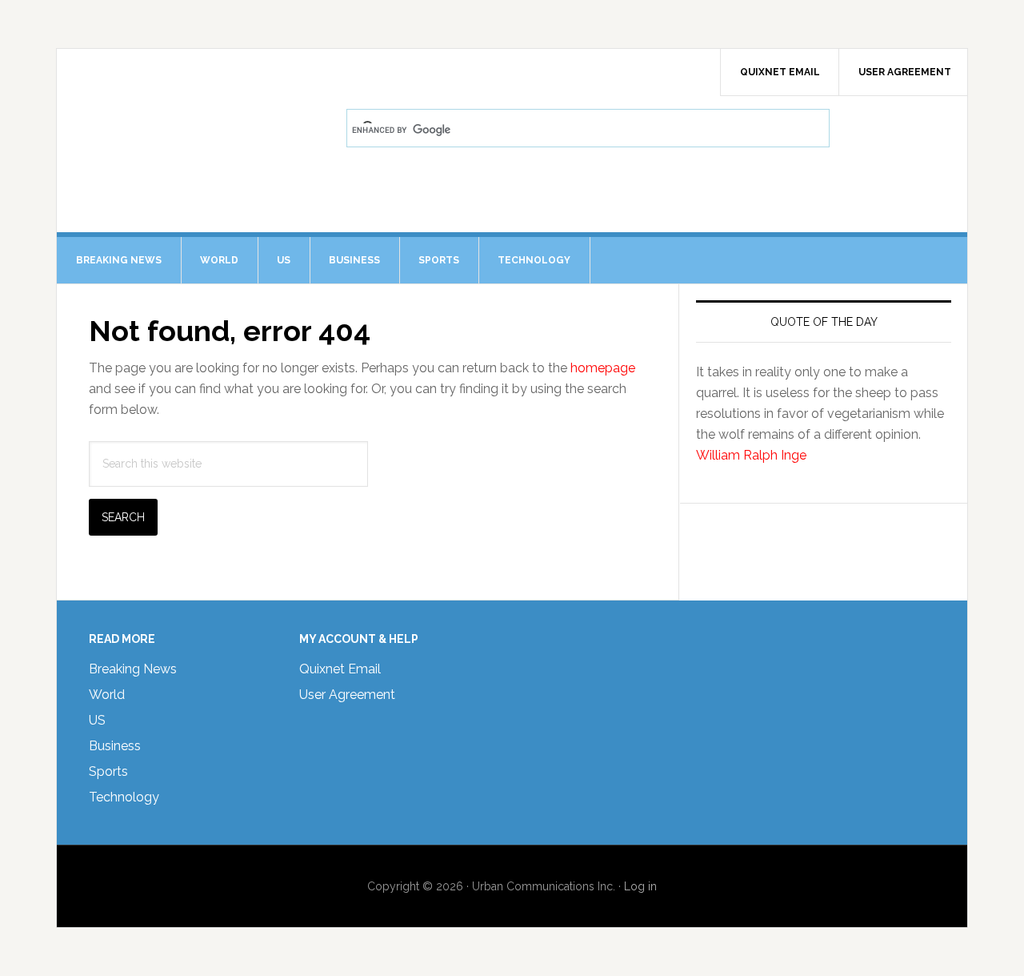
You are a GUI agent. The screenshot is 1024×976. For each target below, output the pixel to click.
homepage (602, 368)
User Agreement (347, 694)
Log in (640, 886)
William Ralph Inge (751, 455)
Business (115, 745)
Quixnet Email (340, 669)
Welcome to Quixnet (193, 93)
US (97, 720)
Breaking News (133, 669)
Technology (124, 797)
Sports (108, 771)
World (107, 694)
